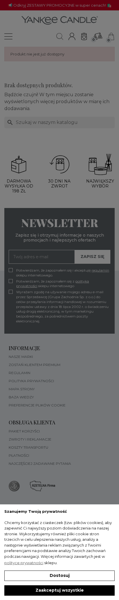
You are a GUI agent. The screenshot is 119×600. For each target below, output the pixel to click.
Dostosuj (60, 575)
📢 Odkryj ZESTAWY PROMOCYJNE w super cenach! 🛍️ (59, 5)
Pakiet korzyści (24, 431)
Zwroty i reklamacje (30, 439)
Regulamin (19, 373)
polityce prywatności (23, 562)
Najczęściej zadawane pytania (40, 463)
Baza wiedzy (21, 397)
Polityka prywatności (31, 381)
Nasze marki (21, 356)
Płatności (19, 455)
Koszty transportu (28, 447)
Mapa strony (22, 389)
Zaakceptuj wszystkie (60, 590)
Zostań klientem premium (34, 365)
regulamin (100, 270)
